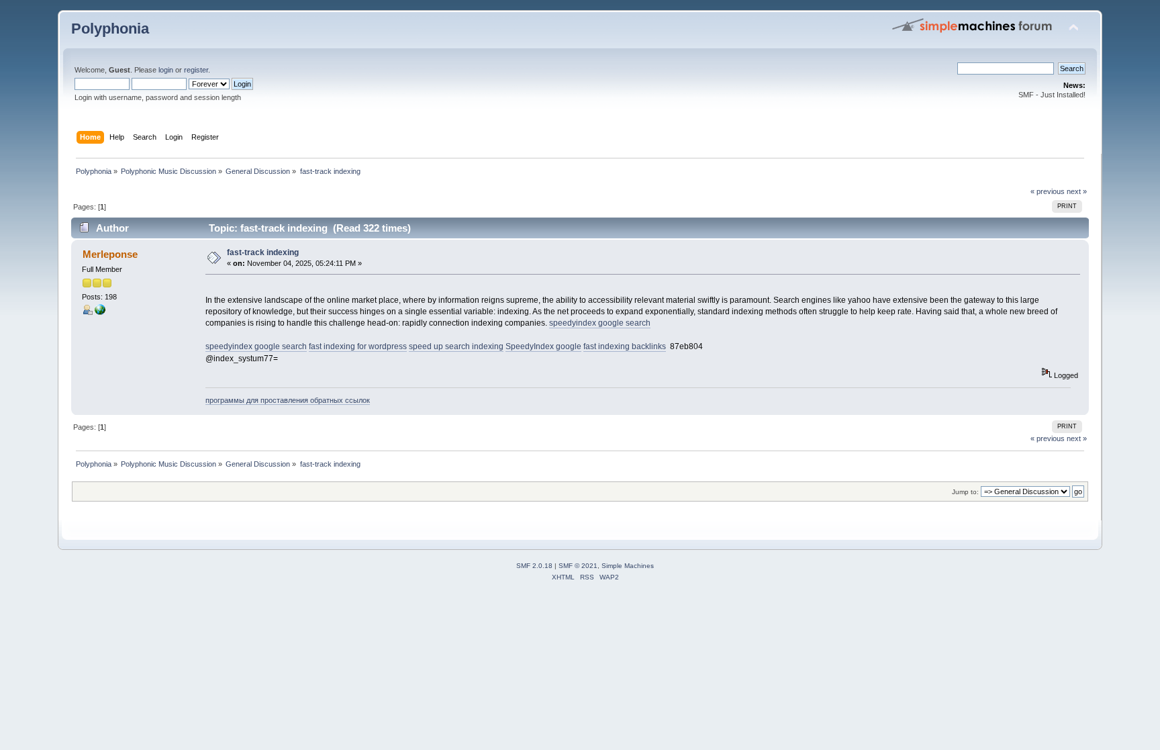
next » (1077, 191)
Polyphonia (110, 28)
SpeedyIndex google (543, 346)
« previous (1047, 191)
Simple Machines (627, 565)
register (196, 70)
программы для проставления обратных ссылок (287, 400)
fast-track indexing (263, 252)
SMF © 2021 (578, 565)
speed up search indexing (456, 346)
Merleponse (110, 254)
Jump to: (965, 492)
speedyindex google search (599, 323)
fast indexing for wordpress (358, 346)
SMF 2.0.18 (534, 565)
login (165, 70)
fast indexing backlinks (624, 346)
